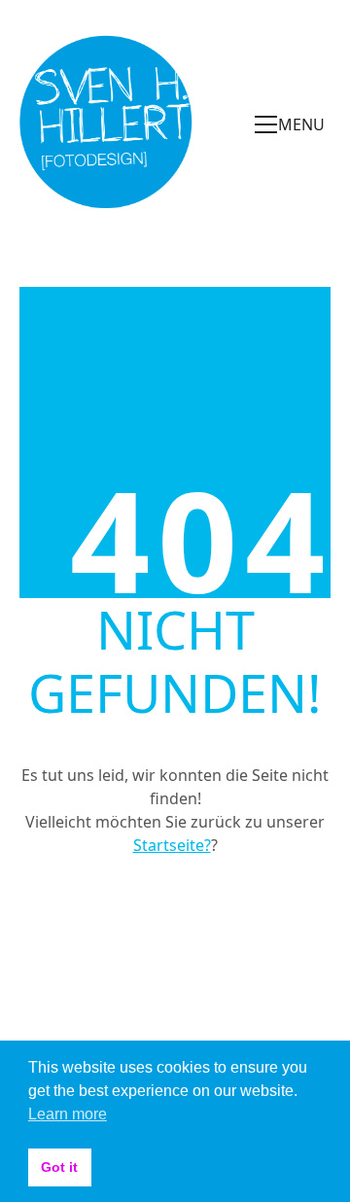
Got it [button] (59, 1167)
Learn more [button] (67, 1114)
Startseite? (172, 845)
